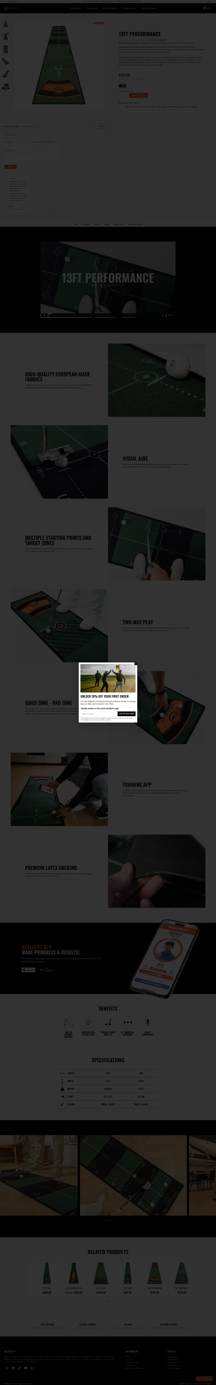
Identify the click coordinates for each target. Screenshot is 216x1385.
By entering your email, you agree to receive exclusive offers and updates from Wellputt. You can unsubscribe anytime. (106, 719)
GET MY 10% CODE (126, 714)
